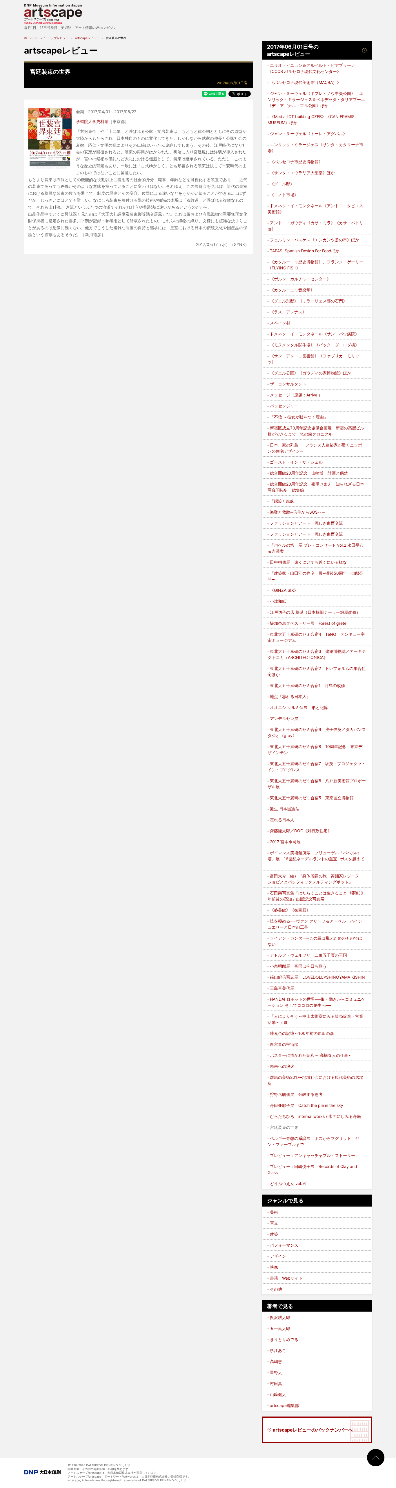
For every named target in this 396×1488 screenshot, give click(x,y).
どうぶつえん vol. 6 (288, 1183)
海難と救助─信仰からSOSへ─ (297, 512)
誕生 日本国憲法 (284, 808)
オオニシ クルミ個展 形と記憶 (299, 707)
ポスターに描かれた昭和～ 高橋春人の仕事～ (311, 1055)
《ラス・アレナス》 (288, 311)
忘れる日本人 (282, 819)
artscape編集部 (284, 1405)
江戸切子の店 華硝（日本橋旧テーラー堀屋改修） (315, 612)
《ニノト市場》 (284, 194)
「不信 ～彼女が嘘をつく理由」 (299, 416)
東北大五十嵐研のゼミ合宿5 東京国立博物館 (312, 797)
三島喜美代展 (282, 988)
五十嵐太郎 (280, 1328)
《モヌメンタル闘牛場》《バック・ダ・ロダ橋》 (314, 344)
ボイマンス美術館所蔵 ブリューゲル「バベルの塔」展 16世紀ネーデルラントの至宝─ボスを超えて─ (316, 858)
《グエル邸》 (282, 183)
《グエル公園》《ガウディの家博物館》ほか (310, 372)
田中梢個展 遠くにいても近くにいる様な (308, 562)
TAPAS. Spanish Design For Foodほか (304, 250)
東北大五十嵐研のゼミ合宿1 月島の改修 (307, 685)
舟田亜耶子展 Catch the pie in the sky (306, 1105)
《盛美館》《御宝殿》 (290, 910)
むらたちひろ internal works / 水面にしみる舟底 (315, 1116)
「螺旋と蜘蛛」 (284, 501)
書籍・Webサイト (286, 1278)
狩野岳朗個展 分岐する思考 (296, 1094)
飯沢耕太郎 (280, 1317)
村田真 (276, 1383)
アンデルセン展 (284, 718)
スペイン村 (280, 322)
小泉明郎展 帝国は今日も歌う (298, 966)
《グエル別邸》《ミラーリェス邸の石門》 (308, 300)
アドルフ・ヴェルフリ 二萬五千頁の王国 (308, 955)
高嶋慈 (276, 1361)
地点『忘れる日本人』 (290, 696)
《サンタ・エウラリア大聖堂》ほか (302, 172)
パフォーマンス (284, 1245)
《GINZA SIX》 (284, 590)
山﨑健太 (278, 1394)
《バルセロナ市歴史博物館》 (296, 161)
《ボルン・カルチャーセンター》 (300, 278)
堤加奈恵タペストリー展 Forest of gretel (308, 623)
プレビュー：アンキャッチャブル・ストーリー (312, 1155)
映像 (274, 1267)
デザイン (278, 1256)
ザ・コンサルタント (288, 383)
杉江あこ (278, 1350)
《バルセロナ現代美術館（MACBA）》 (305, 82)
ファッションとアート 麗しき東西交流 (306, 523)
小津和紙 (278, 601)
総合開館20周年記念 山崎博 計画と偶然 (309, 473)
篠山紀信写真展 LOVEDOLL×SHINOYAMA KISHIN (317, 977)
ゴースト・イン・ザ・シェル (296, 462)
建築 (274, 1234)
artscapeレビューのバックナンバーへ (313, 1430)
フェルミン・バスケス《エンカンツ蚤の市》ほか (314, 239)
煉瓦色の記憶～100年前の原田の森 (302, 1033)
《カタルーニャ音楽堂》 (292, 289)
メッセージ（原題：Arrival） (296, 394)
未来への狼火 (282, 1066)
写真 (274, 1223)
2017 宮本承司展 (285, 841)
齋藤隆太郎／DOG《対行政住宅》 (301, 830)
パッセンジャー (284, 405)
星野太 (276, 1372)
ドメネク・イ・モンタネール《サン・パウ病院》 (314, 333)
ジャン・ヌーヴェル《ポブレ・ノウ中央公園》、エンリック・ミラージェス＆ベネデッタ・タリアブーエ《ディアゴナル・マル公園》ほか (316, 99)
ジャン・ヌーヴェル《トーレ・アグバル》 (308, 133)
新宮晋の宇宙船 (284, 1044)
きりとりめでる (284, 1339)
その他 (276, 1289)
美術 (274, 1212)
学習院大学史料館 (92, 121)
